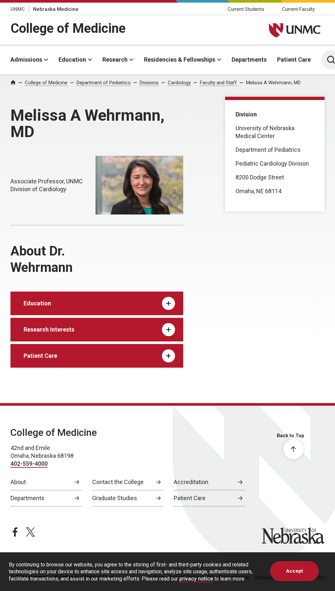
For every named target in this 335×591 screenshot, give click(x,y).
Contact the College (118, 482)
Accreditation (191, 482)
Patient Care (294, 59)
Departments (249, 59)
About (18, 482)
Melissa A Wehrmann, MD (273, 83)
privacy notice (196, 579)
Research (115, 59)
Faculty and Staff (218, 83)
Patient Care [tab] (40, 355)
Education (72, 59)
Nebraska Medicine (56, 9)
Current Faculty (298, 9)
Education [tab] (37, 303)
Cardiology (179, 83)
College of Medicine (68, 28)
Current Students (246, 9)
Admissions (26, 59)
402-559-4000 (29, 463)
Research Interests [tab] (49, 329)
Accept (294, 571)
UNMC (17, 9)
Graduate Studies (114, 498)
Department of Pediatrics (104, 83)
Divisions (149, 83)
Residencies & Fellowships (179, 59)
